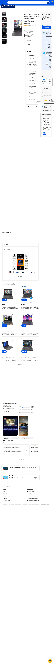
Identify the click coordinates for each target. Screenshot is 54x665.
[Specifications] (37, 241)
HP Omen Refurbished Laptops (33, 500)
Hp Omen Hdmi (30, 489)
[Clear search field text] (46, 2)
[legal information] (49, 16)
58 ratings (34, 25)
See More (20, 276)
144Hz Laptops (5, 498)
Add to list (47, 110)
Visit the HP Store (27, 12)
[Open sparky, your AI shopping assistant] (50, 661)
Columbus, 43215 (45, 88)
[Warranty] (36, 244)
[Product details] (37, 237)
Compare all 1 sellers (47, 114)
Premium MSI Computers (32, 495)
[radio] (28, 31)
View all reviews (7, 411)
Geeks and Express (47, 97)
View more (20, 364)
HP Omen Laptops (6, 493)
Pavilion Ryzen (30, 493)
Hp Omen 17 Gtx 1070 (31, 491)
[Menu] (2, 3)
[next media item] (20, 27)
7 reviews (9, 406)
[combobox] (28, 2)
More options (44, 92)
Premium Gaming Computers (32, 498)
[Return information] (50, 25)
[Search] (48, 3)
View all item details (31, 101)
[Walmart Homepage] (5, 3)
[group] (30, 25)
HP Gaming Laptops (6, 500)
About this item (6, 232)
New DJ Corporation (47, 127)
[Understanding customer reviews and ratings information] (14, 408)
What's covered (49, 36)
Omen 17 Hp (5, 491)
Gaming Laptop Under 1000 (8, 495)
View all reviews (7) (20, 459)
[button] (16, 28)
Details (50, 106)
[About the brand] (36, 249)
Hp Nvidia (4, 489)
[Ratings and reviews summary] (37, 403)
